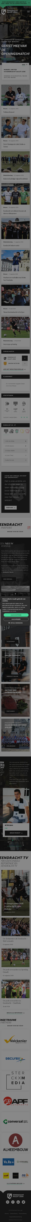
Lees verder (13, 611)
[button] (16, 623)
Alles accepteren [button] (16, 615)
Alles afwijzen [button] (16, 619)
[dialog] (15, 611)
